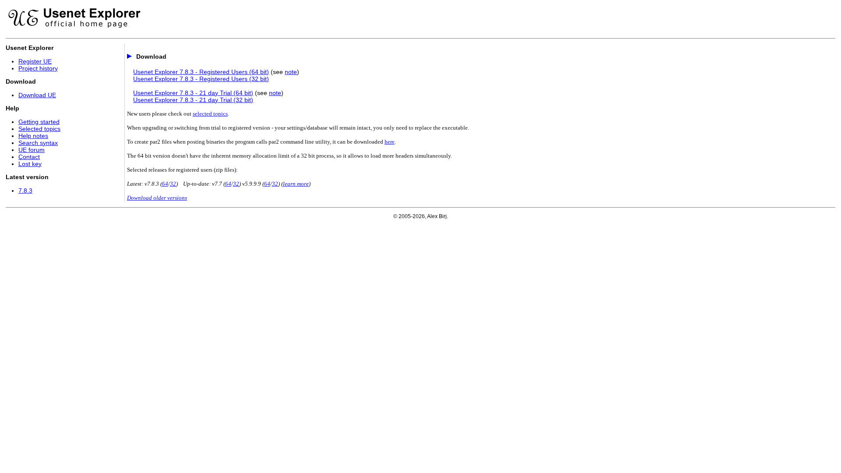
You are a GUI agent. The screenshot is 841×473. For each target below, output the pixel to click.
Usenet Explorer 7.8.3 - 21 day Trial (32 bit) (193, 99)
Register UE (35, 61)
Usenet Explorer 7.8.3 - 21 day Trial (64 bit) (193, 92)
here (390, 141)
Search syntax (38, 142)
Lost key (30, 163)
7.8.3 (25, 190)
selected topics (210, 113)
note (291, 71)
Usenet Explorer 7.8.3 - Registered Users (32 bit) (201, 78)
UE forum (31, 149)
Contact (29, 156)
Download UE (37, 95)
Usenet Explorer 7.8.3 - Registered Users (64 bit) (201, 71)
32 (173, 183)
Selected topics (39, 128)
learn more (296, 183)
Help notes (33, 135)
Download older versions (157, 197)
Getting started (39, 121)
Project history (38, 68)
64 (165, 183)
